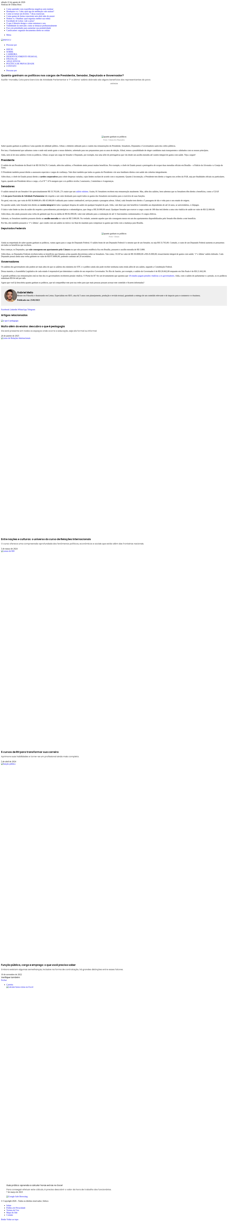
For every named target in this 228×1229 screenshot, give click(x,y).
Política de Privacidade (15, 1208)
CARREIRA (11, 54)
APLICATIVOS (13, 61)
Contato (9, 1215)
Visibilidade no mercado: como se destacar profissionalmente (31, 26)
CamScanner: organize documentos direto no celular (28, 30)
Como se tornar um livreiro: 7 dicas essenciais (25, 14)
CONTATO (11, 66)
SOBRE (9, 52)
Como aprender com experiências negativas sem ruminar (29, 9)
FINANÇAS (11, 59)
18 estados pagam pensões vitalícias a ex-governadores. (152, 276)
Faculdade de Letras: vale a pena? (20, 21)
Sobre (8, 1205)
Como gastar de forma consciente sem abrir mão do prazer (30, 16)
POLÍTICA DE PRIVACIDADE (20, 63)
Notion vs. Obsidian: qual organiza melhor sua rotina (28, 18)
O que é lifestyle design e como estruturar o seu (26, 23)
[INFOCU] (6, 40)
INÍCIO (9, 49)
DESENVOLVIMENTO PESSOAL (21, 56)
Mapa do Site (11, 1212)
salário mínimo (82, 191)
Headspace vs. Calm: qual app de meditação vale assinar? (30, 11)
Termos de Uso (12, 1210)
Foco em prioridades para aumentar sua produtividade (28, 28)
